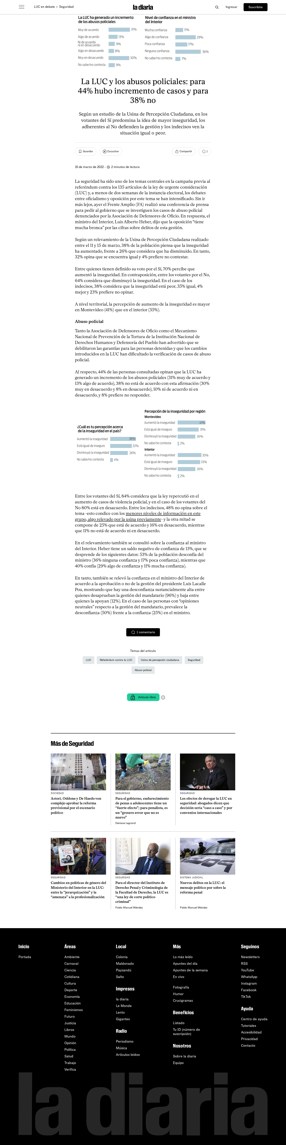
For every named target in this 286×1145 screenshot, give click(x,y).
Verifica (70, 1069)
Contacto (248, 1045)
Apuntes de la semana (190, 970)
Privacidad (249, 1039)
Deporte (70, 990)
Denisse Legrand (125, 823)
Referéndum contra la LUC (116, 660)
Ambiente (72, 957)
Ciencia (70, 970)
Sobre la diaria (184, 1056)
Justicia (70, 1023)
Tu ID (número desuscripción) (186, 1031)
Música (121, 1048)
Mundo (69, 1036)
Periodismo (124, 1041)
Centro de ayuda (254, 1019)
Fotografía (181, 987)
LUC (88, 660)
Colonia (122, 957)
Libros (69, 1030)
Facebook (249, 990)
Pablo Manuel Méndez (129, 907)
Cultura (70, 983)
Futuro (69, 1016)
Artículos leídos (128, 1055)
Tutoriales (248, 1026)
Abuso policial (143, 670)
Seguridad (66, 7)
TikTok (246, 997)
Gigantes (123, 1019)
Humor (178, 994)
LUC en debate (44, 7)
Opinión (70, 1043)
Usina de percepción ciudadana (160, 660)
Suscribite (255, 7)
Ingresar (231, 7)
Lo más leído (183, 957)
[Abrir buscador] (216, 7)
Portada (24, 957)
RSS (244, 963)
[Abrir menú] (21, 7)
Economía (72, 997)
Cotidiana (71, 977)
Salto (120, 977)
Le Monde (124, 1006)
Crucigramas (183, 1000)
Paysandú (123, 970)
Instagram (249, 983)
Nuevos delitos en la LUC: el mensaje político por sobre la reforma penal (203, 887)
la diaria (122, 999)
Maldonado (125, 963)
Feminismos (73, 1010)
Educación (72, 1003)
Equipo (178, 1063)
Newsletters (250, 957)
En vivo (178, 977)
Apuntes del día (185, 963)
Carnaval (71, 963)
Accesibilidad (251, 1032)
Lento (120, 1012)
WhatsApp (249, 977)
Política (70, 1049)
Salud (68, 1056)
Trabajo (70, 1063)
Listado (178, 1023)
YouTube (247, 970)
